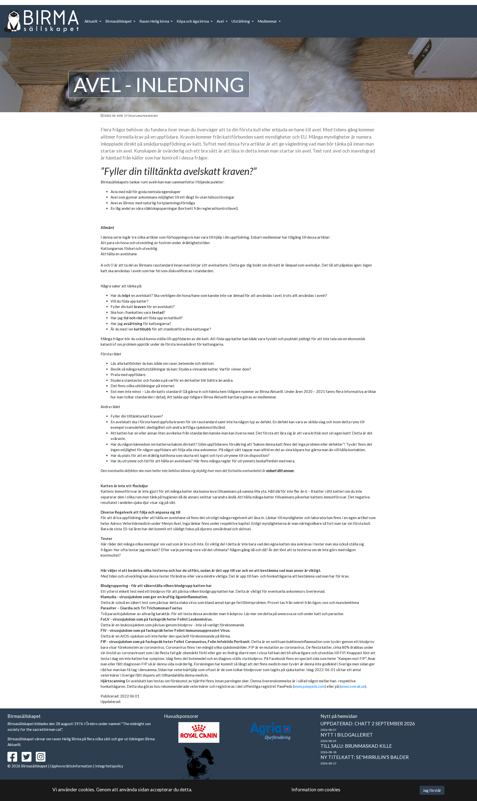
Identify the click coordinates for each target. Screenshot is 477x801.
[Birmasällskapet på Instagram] (42, 759)
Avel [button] (221, 21)
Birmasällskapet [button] (118, 21)
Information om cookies (315, 789)
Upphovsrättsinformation (71, 766)
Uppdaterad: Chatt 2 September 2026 (367, 723)
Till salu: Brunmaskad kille (356, 746)
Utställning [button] (241, 21)
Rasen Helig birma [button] (154, 21)
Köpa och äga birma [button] (193, 21)
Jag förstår (432, 790)
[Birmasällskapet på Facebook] (14, 759)
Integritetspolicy (109, 766)
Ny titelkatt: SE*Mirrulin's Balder (364, 757)
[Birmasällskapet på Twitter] (28, 759)
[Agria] (270, 731)
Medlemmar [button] (268, 21)
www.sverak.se (353, 686)
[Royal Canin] (199, 732)
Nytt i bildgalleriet (346, 735)
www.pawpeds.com (309, 686)
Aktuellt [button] (91, 21)
